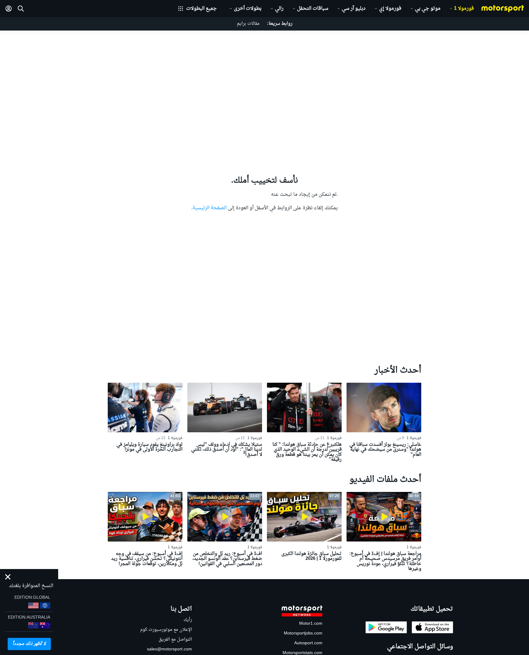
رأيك (187, 620)
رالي (279, 8)
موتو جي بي (428, 8)
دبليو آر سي (354, 8)
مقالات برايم (248, 24)
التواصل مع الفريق (175, 639)
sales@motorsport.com (169, 649)
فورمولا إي (390, 8)
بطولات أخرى (247, 8)
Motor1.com (310, 624)
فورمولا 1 (464, 8)
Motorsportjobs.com (303, 633)
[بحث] (21, 8)
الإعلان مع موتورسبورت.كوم (166, 630)
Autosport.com (308, 643)
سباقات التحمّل (312, 8)
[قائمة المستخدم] (8, 8)
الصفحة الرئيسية (210, 208)
